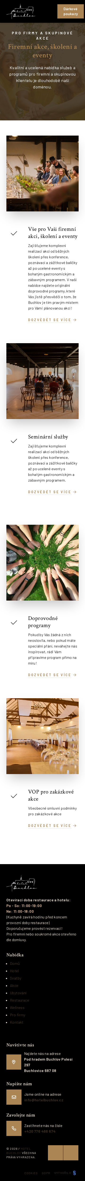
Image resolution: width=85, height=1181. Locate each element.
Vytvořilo (63, 1172)
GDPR (46, 1173)
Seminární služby (48, 436)
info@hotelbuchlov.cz (43, 1100)
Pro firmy (18, 1014)
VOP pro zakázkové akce (51, 795)
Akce (14, 985)
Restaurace (19, 1000)
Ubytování (18, 992)
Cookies (31, 1173)
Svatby (15, 978)
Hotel (14, 970)
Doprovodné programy (43, 622)
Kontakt (17, 1022)
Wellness (17, 1007)
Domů (15, 963)
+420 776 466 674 (39, 1131)
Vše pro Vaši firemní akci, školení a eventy (53, 232)
